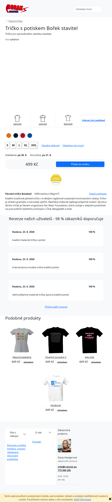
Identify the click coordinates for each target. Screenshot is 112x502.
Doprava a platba (16, 445)
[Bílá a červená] (22, 135)
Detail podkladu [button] (98, 193)
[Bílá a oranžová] (8, 135)
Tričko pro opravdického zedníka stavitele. (28, 33)
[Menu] (67, 9)
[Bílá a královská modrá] (29, 135)
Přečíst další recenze (56, 306)
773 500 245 (64, 470)
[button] (93, 120)
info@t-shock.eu (67, 466)
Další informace (82, 499)
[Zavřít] (110, 499)
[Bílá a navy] (15, 135)
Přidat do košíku (80, 164)
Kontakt (36, 441)
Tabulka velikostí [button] (50, 145)
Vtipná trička (15, 21)
